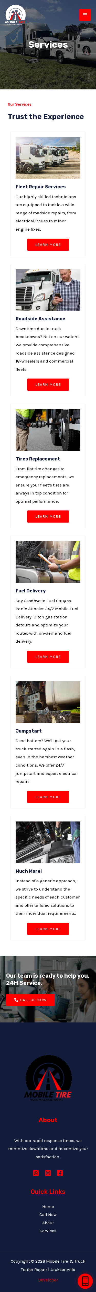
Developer (48, 1279)
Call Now (48, 1214)
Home (48, 1206)
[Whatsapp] (36, 1173)
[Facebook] (60, 1173)
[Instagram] (48, 1173)
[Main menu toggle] (85, 15)
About (48, 1222)
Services (48, 1230)
